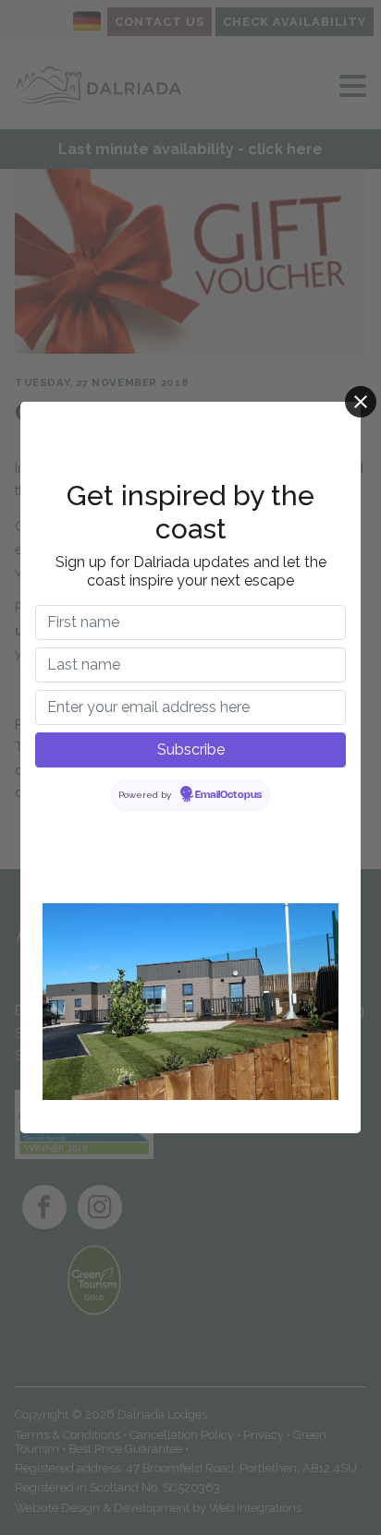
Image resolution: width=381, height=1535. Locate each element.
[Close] (360, 401)
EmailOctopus (228, 795)
